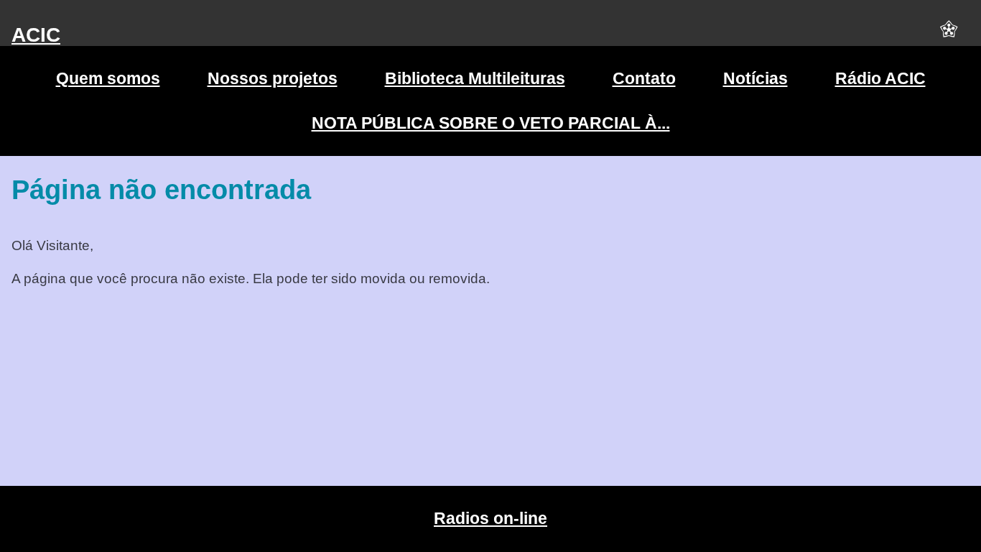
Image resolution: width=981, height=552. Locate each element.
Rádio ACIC (880, 78)
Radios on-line (490, 518)
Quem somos (108, 78)
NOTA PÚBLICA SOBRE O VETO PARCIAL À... (491, 123)
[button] (949, 35)
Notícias (755, 78)
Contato (644, 78)
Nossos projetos (273, 78)
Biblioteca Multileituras (475, 78)
